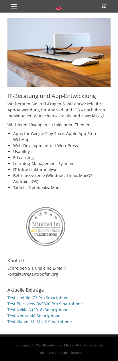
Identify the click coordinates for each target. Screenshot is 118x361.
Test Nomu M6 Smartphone (33, 315)
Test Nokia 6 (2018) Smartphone (37, 309)
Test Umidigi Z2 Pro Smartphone (38, 297)
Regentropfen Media (58, 345)
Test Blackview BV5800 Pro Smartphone (45, 303)
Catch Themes (71, 352)
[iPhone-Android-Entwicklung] (46, 225)
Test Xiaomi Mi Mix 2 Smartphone (39, 321)
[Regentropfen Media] (59, 6)
